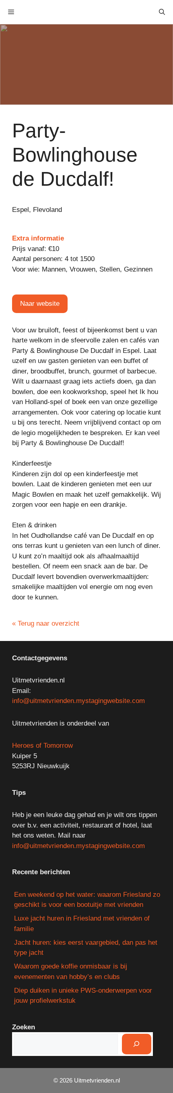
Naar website (40, 303)
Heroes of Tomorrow (42, 745)
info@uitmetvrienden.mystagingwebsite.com (78, 701)
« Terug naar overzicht (45, 623)
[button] (162, 12)
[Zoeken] (136, 1044)
